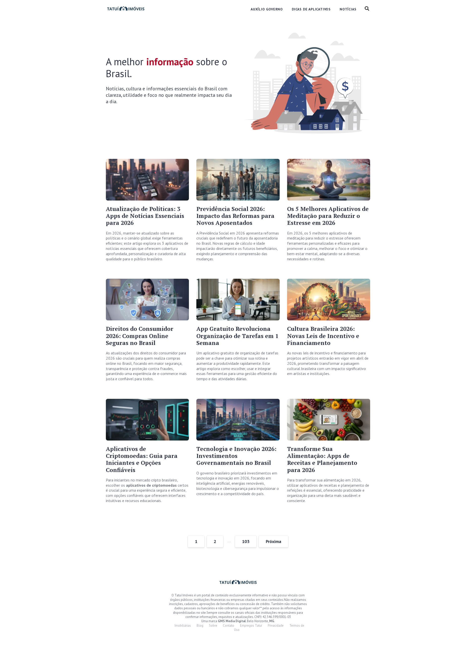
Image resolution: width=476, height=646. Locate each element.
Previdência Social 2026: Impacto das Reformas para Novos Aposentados (235, 216)
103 (245, 541)
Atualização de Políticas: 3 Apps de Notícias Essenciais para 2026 (145, 216)
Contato (228, 625)
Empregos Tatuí (251, 625)
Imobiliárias (183, 625)
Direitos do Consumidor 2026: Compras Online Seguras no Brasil (139, 336)
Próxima (273, 541)
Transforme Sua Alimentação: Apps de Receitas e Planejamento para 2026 (322, 459)
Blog (200, 625)
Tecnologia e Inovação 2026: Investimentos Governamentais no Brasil (236, 456)
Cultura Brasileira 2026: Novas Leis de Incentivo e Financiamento (323, 336)
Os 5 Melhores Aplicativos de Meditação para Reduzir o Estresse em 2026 (328, 216)
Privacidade (276, 625)
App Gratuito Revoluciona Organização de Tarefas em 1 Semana (237, 336)
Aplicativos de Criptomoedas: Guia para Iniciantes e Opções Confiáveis (142, 459)
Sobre (213, 625)
